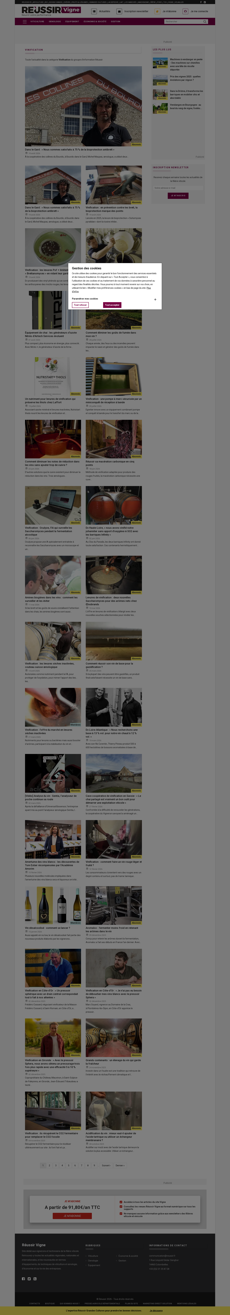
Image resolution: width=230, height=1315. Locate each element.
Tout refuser (80, 305)
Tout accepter (112, 305)
